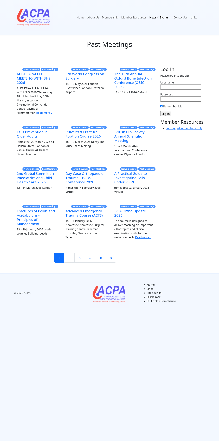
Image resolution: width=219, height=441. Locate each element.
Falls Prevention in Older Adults (32, 134)
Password (166, 94)
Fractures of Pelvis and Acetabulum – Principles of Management (36, 217)
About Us (93, 17)
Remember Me (172, 106)
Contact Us (180, 17)
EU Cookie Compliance (161, 301)
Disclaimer (153, 297)
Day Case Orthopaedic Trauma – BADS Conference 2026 (84, 177)
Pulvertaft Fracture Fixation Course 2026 (83, 134)
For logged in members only (184, 128)
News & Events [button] (159, 17)
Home (81, 17)
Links (193, 17)
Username (167, 82)
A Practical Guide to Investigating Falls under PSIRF (130, 177)
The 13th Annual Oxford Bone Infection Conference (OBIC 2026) (133, 80)
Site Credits (154, 293)
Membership (110, 17)
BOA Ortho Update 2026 (130, 213)
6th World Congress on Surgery (85, 76)
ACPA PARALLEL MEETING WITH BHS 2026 (33, 78)
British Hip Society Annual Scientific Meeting (129, 136)
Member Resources (134, 17)
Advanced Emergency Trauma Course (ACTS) (84, 213)
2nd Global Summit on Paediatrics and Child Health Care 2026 (35, 177)
